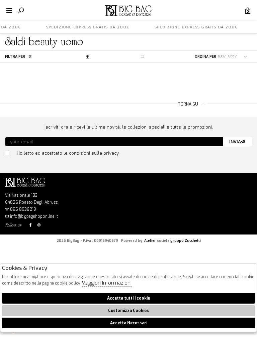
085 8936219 (23, 209)
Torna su (188, 104)
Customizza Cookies (128, 310)
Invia (235, 142)
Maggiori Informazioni (107, 283)
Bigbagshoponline (128, 16)
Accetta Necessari (128, 323)
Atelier (150, 240)
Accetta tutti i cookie (128, 298)
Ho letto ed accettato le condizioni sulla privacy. (68, 153)
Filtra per (15, 56)
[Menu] (9, 11)
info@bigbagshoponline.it (33, 216)
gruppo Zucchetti (185, 240)
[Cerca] (21, 11)
